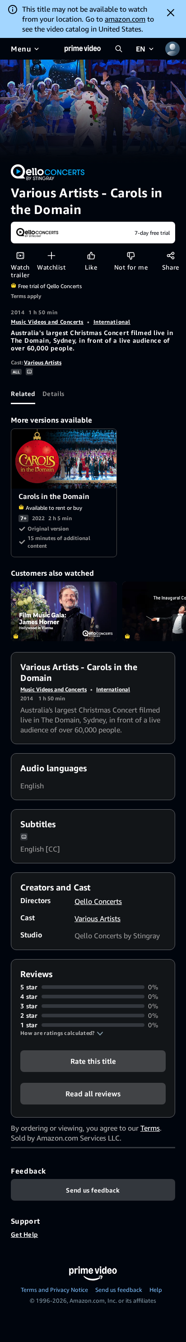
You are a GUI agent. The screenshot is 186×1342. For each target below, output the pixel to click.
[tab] (23, 393)
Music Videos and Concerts (47, 321)
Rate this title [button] (93, 1061)
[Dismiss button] (170, 13)
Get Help (24, 1234)
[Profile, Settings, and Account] (172, 48)
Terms (150, 1127)
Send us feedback (118, 1289)
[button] (61, 1033)
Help (155, 1289)
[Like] (91, 255)
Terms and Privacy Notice (54, 1289)
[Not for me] (131, 255)
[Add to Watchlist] (51, 255)
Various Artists (42, 362)
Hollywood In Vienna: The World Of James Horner (64, 611)
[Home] (83, 48)
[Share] (170, 255)
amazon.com (125, 18)
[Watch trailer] (20, 255)
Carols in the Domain (64, 459)
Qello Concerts (98, 901)
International (111, 321)
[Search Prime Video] (119, 48)
